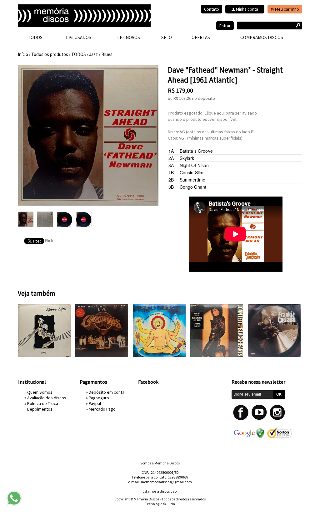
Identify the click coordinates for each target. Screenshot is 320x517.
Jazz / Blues (100, 54)
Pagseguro (99, 398)
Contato (211, 9)
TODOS (35, 37)
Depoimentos (39, 409)
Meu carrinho (287, 9)
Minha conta (247, 9)
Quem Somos (39, 392)
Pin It (49, 240)
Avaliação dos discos (46, 398)
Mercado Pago (102, 409)
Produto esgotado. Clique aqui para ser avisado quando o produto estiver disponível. (212, 116)
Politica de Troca (42, 403)
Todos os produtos (49, 54)
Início (23, 54)
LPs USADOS (78, 37)
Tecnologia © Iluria (160, 503)
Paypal (95, 403)
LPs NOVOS (128, 37)
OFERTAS (201, 37)
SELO (166, 37)
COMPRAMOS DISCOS (261, 37)
